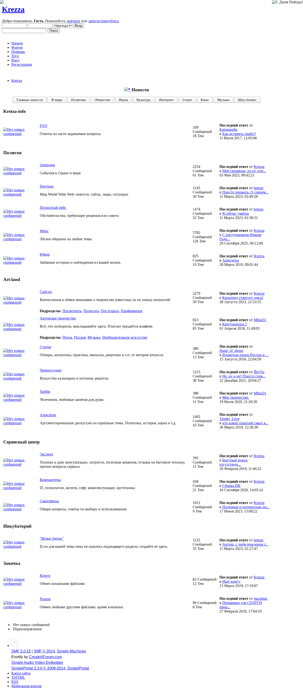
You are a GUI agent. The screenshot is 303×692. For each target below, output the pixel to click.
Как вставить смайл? (239, 134)
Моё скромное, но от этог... (244, 171)
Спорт (187, 100)
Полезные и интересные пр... (245, 507)
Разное (45, 599)
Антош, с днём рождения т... (245, 544)
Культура (144, 100)
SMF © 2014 (44, 651)
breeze (258, 188)
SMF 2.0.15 (21, 651)
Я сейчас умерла (235, 213)
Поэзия (80, 337)
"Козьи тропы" (52, 538)
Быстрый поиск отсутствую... (233, 462)
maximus (260, 598)
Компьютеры (50, 480)
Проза (67, 337)
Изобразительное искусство (124, 337)
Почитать (91, 311)
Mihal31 (260, 320)
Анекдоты (230, 260)
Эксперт (46, 454)
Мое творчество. (235, 397)
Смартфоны (49, 501)
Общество (102, 100)
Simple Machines (71, 651)
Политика (78, 100)
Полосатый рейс (53, 208)
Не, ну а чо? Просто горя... (243, 376)
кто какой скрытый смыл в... (245, 423)
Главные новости (30, 100)
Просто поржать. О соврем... (245, 192)
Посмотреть (72, 311)
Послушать (110, 311)
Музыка (223, 100)
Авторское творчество (58, 318)
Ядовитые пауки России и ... (245, 355)
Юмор (45, 254)
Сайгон (46, 292)
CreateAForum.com (45, 657)
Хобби (45, 392)
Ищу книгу (231, 581)
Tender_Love (229, 419)
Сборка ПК (231, 486)
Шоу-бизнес (247, 100)
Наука (123, 100)
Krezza (13, 9)
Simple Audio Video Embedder (37, 663)
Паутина (46, 186)
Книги (45, 576)
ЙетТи (259, 372)
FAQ (43, 126)
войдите (73, 21)
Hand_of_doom (231, 351)
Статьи (45, 347)
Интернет (166, 100)
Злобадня (47, 165)
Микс (44, 231)
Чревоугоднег (51, 370)
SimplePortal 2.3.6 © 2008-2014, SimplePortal (50, 668)
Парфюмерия (131, 311)
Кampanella (228, 129)
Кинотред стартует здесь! (242, 298)
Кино (205, 100)
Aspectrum (48, 415)
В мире (56, 100)
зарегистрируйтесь (103, 21)
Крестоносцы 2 (234, 324)
